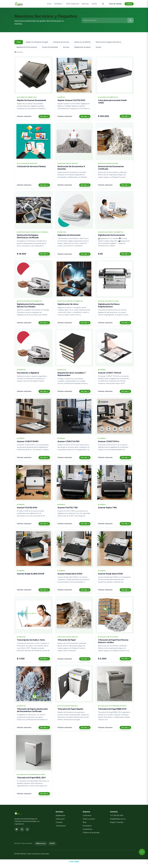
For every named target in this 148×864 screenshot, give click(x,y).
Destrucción (60, 819)
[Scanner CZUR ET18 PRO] (33, 416)
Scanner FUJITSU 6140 (27, 508)
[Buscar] (130, 20)
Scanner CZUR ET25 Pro (108, 441)
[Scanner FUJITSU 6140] (33, 482)
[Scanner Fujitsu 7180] (114, 482)
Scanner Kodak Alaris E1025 (70, 574)
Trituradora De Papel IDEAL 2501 (31, 778)
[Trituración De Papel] (74, 615)
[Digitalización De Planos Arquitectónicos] (114, 279)
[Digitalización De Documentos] (114, 210)
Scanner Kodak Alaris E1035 (110, 574)
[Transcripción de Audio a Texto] (33, 615)
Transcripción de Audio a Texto (31, 640)
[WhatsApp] (27, 829)
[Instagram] (22, 829)
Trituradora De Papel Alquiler (70, 709)
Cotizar (129, 4)
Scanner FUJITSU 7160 (68, 508)
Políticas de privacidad (91, 833)
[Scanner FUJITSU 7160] (74, 482)
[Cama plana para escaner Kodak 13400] (114, 75)
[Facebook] (16, 829)
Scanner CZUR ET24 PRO (69, 441)
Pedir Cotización (72, 4)
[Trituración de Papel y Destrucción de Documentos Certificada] (33, 684)
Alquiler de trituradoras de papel (37, 42)
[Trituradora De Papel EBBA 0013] (114, 684)
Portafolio (58, 4)
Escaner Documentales (50, 47)
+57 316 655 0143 (116, 815)
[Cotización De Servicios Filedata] (33, 141)
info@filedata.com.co (118, 819)
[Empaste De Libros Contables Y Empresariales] (74, 347)
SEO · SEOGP (75, 861)
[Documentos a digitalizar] (33, 347)
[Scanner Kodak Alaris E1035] (114, 548)
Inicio (49, 4)
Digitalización (60, 815)
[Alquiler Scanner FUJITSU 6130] (74, 75)
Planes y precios (89, 819)
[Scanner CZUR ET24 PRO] (74, 416)
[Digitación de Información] (74, 210)
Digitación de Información (69, 235)
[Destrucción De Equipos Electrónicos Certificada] (33, 210)
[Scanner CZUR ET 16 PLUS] (114, 347)
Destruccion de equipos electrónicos (108, 42)
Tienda (94, 4)
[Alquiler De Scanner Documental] (33, 75)
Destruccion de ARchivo (82, 42)
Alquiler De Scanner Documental (31, 100)
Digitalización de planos (82, 47)
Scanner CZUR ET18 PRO (27, 441)
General (98, 47)
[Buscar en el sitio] (103, 4)
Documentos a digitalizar (28, 373)
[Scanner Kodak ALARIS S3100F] (33, 548)
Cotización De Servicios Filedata (31, 166)
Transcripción (61, 826)
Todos (18, 42)
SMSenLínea (41, 843)
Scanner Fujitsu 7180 (107, 508)
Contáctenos (87, 829)
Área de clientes (115, 4)
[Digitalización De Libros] (74, 279)
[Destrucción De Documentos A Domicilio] (74, 141)
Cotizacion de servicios (61, 42)
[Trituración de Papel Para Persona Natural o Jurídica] (114, 615)
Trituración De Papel (67, 640)
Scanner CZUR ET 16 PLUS (109, 373)
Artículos (85, 4)
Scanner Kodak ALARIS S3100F (30, 574)
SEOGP (52, 843)
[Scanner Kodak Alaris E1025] (74, 548)
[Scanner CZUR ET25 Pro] (114, 416)
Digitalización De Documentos (26, 47)
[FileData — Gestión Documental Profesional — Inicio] (18, 4)
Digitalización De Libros (68, 304)
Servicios (66, 47)
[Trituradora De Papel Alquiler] (74, 684)
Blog (84, 822)
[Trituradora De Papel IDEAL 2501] (33, 752)
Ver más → (44, 116)
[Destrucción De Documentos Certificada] (114, 141)
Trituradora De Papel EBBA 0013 (112, 709)
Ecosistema (87, 826)
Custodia (59, 822)
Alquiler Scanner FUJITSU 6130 (71, 100)
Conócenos (87, 815)
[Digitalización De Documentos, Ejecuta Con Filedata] (33, 279)
